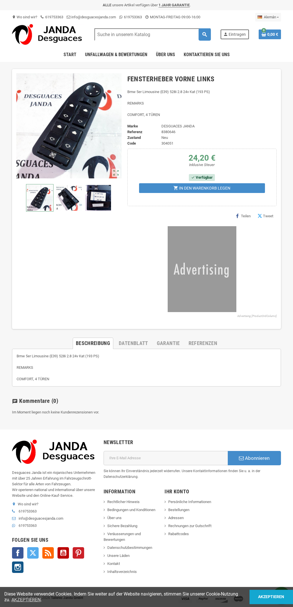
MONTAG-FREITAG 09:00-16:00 (174, 17)
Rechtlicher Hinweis (123, 502)
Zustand (134, 137)
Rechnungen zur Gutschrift (189, 526)
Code (131, 143)
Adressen (176, 518)
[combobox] (152, 34)
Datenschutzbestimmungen (129, 547)
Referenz (134, 132)
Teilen (246, 216)
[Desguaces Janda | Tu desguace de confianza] (48, 34)
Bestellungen (178, 510)
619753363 (53, 17)
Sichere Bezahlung (122, 526)
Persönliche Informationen (189, 502)
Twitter (33, 553)
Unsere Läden (118, 555)
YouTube (63, 553)
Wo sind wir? (24, 17)
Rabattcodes (178, 534)
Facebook (17, 553)
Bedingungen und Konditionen (131, 510)
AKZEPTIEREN (26, 599)
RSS (48, 553)
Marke (132, 126)
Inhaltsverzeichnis (122, 571)
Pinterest (78, 553)
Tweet (268, 216)
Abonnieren (257, 458)
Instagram (17, 567)
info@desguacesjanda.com (93, 17)
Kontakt (113, 563)
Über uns (114, 518)
